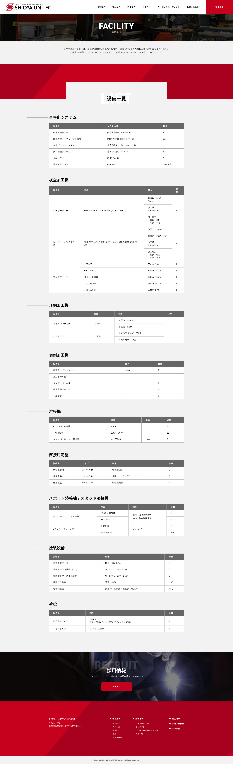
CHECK (116, 686)
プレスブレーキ (142, 727)
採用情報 (219, 7)
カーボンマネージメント (169, 7)
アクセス (116, 727)
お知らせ (147, 7)
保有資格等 (117, 737)
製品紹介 (116, 7)
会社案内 (101, 7)
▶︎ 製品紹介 (174, 718)
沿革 (114, 734)
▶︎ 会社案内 (115, 718)
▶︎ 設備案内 (138, 718)
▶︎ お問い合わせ (176, 723)
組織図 (115, 730)
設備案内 (132, 7)
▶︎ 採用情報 (174, 728)
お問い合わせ (193, 7)
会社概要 (116, 723)
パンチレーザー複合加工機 (147, 730)
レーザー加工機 (142, 723)
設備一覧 (139, 734)
